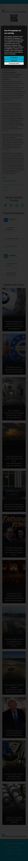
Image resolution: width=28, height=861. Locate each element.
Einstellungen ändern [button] (14, 63)
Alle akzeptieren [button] (14, 57)
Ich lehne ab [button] (14, 60)
